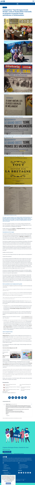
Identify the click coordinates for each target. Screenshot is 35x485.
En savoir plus (5, 480)
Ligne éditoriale (6, 465)
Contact (5, 466)
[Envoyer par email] (25, 397)
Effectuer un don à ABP (7, 451)
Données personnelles (7, 473)
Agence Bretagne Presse (16, 479)
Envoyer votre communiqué (23, 465)
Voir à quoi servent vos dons (8, 453)
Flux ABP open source (7, 468)
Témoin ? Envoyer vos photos (23, 466)
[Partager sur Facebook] (9, 397)
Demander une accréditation (23, 467)
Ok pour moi (8, 483)
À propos (5, 464)
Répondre (7, 415)
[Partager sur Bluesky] (22, 397)
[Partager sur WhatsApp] (19, 397)
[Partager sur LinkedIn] (16, 397)
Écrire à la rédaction (22, 464)
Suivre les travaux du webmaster (19, 453)
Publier (20, 468)
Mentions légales (6, 472)
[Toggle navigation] (33, 1)
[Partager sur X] (12, 397)
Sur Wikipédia (6, 474)
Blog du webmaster (7, 467)
